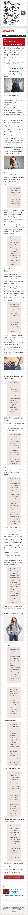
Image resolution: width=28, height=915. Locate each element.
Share (13, 68)
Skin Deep (18, 35)
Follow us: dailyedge (14, 877)
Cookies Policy (8, 24)
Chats (23, 35)
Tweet (21, 68)
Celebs (8, 35)
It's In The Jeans (10, 41)
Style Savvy (18, 44)
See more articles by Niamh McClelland (14, 895)
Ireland (12, 35)
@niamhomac (14, 891)
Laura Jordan (9, 44)
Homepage (4, 36)
